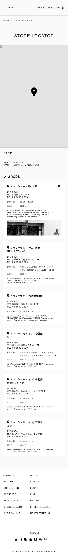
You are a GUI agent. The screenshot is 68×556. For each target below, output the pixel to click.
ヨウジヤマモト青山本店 (23, 186)
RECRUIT (35, 500)
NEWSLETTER (38, 513)
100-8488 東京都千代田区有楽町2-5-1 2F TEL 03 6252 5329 (30, 265)
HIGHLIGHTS (10, 500)
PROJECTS (9, 494)
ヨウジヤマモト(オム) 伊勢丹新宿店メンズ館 (25, 381)
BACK (7, 153)
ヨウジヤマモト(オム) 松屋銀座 (25, 335)
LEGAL (34, 488)
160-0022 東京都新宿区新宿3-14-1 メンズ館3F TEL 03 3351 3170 (30, 394)
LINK (33, 494)
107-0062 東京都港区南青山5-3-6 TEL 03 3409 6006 (30, 201)
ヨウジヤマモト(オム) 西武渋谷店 (25, 424)
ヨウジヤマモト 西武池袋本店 (26, 296)
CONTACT (35, 481)
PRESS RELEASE (40, 507)
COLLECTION (11, 488)
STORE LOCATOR (13, 507)
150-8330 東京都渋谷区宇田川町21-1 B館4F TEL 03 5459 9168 (30, 437)
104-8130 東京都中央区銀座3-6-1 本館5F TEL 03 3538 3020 (33, 349)
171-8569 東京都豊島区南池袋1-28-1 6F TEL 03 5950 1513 (30, 308)
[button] (34, 92)
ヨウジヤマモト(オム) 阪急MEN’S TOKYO (23, 250)
